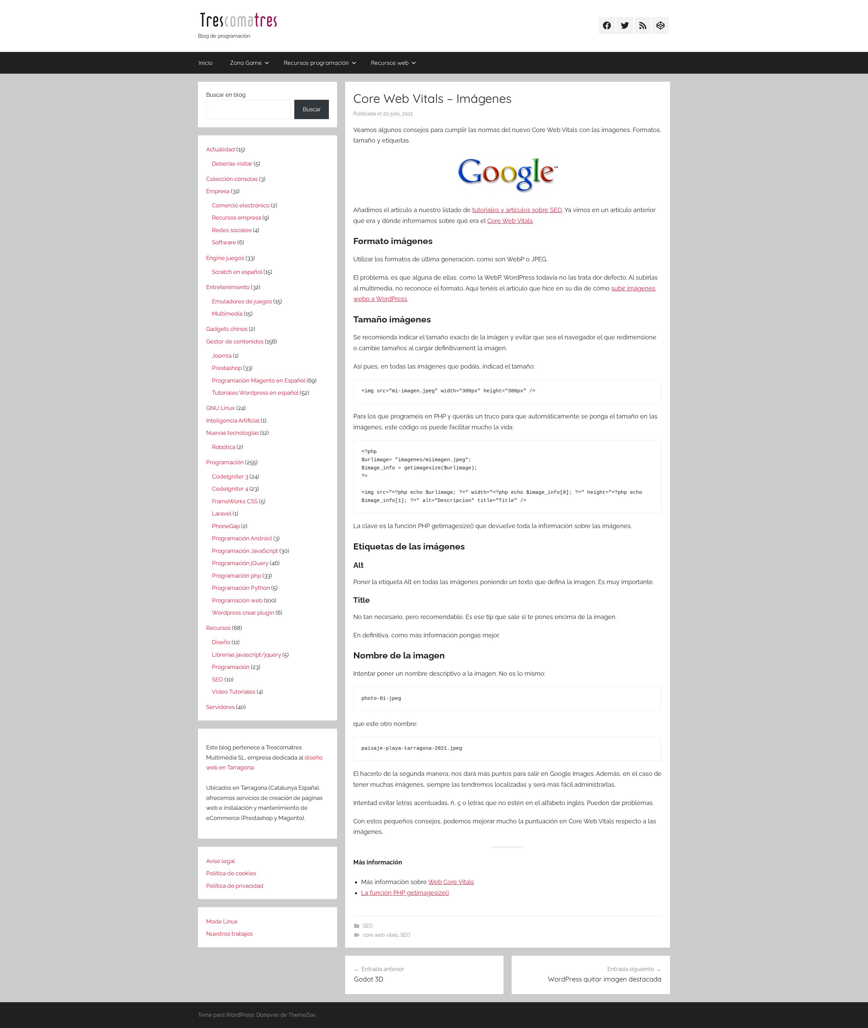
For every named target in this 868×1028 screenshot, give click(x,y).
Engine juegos (225, 258)
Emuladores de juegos (242, 301)
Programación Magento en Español (258, 380)
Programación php (236, 575)
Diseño (221, 642)
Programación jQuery (240, 563)
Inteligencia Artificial (232, 420)
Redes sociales (232, 230)
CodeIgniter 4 (230, 488)
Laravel (221, 513)
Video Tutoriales (233, 691)
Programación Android (242, 538)
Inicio (206, 62)
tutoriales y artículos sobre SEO (517, 209)
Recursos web (390, 62)
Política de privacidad (234, 885)
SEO (368, 926)
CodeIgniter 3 (230, 476)
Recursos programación (316, 62)
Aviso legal (220, 861)
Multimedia (227, 313)
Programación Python (241, 587)
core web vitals (380, 935)
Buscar (312, 109)
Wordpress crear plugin (243, 612)
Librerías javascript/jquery (246, 654)
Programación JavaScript (245, 550)
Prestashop (227, 368)
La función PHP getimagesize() (405, 892)
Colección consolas (232, 178)
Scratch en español (237, 271)
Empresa (218, 191)
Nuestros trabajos (229, 933)
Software (224, 242)
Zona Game (246, 62)
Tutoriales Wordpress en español (255, 392)
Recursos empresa (236, 217)
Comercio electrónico (241, 205)
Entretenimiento (228, 287)
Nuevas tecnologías (232, 432)
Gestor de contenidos (234, 341)
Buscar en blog (226, 94)
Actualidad (220, 149)
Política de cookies (231, 873)
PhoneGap (226, 526)
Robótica (223, 447)
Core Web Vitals (510, 220)
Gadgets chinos (227, 328)
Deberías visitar (232, 163)
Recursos (218, 627)
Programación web (237, 600)
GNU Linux (220, 408)
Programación (225, 462)
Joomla (222, 355)
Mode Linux (222, 921)
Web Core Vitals (451, 881)
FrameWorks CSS (235, 501)
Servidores (220, 707)
